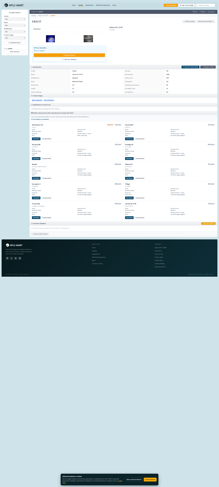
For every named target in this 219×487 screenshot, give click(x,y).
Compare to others (208, 67)
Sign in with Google (187, 5)
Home (74, 5)
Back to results (190, 21)
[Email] (15, 258)
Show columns (14, 51)
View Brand (36, 139)
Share (203, 12)
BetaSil (34, 164)
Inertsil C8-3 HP (130, 204)
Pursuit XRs (36, 204)
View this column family (205, 21)
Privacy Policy (159, 257)
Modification (8, 29)
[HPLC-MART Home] (14, 5)
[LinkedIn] (7, 258)
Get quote (211, 12)
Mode (6, 22)
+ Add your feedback (208, 223)
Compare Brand (46, 139)
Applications (89, 5)
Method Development (103, 5)
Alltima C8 (128, 164)
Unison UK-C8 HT (43, 15)
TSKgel (127, 184)
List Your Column (97, 263)
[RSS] (20, 258)
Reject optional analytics (134, 479)
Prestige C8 (129, 145)
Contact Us (158, 251)
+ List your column (170, 5)
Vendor (6, 16)
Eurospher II (36, 184)
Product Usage (8, 35)
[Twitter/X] (11, 258)
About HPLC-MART (161, 248)
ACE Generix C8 (37, 125)
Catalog (80, 5)
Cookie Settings (159, 263)
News (114, 5)
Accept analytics (150, 479)
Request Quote (70, 55)
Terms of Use (159, 254)
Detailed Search (16, 43)
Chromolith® (129, 125)
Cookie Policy (159, 260)
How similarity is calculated (40, 119)
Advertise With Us (160, 267)
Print (195, 12)
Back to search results (40, 234)
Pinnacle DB (36, 145)
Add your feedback (70, 59)
